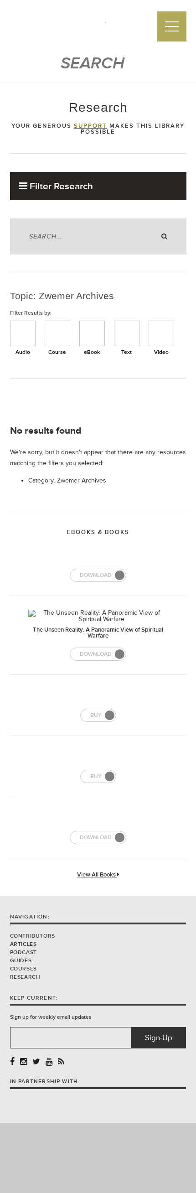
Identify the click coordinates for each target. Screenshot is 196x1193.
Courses (23, 968)
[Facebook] (12, 1062)
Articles (23, 944)
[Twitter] (36, 1062)
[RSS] (61, 1062)
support (90, 126)
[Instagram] (23, 1062)
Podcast (23, 952)
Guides (21, 960)
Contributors (32, 936)
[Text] (126, 333)
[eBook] (92, 333)
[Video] (161, 333)
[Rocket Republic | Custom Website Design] (98, 1157)
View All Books (97, 875)
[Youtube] (49, 1062)
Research (25, 977)
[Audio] (23, 333)
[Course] (57, 333)
